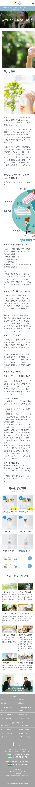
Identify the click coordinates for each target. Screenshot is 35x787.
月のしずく (4, 710)
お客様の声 (4, 737)
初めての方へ (4, 699)
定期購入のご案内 (10, 558)
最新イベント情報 (10, 566)
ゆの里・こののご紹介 (24, 737)
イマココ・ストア (17, 751)
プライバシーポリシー (24, 718)
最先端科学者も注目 (23, 729)
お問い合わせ (22, 699)
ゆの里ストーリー (23, 733)
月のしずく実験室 (23, 725)
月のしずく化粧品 (6, 714)
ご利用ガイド (22, 710)
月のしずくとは (5, 725)
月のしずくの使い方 (6, 733)
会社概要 (3, 703)
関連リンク (21, 703)
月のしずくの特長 (6, 729)
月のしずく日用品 (6, 718)
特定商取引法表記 (23, 714)
